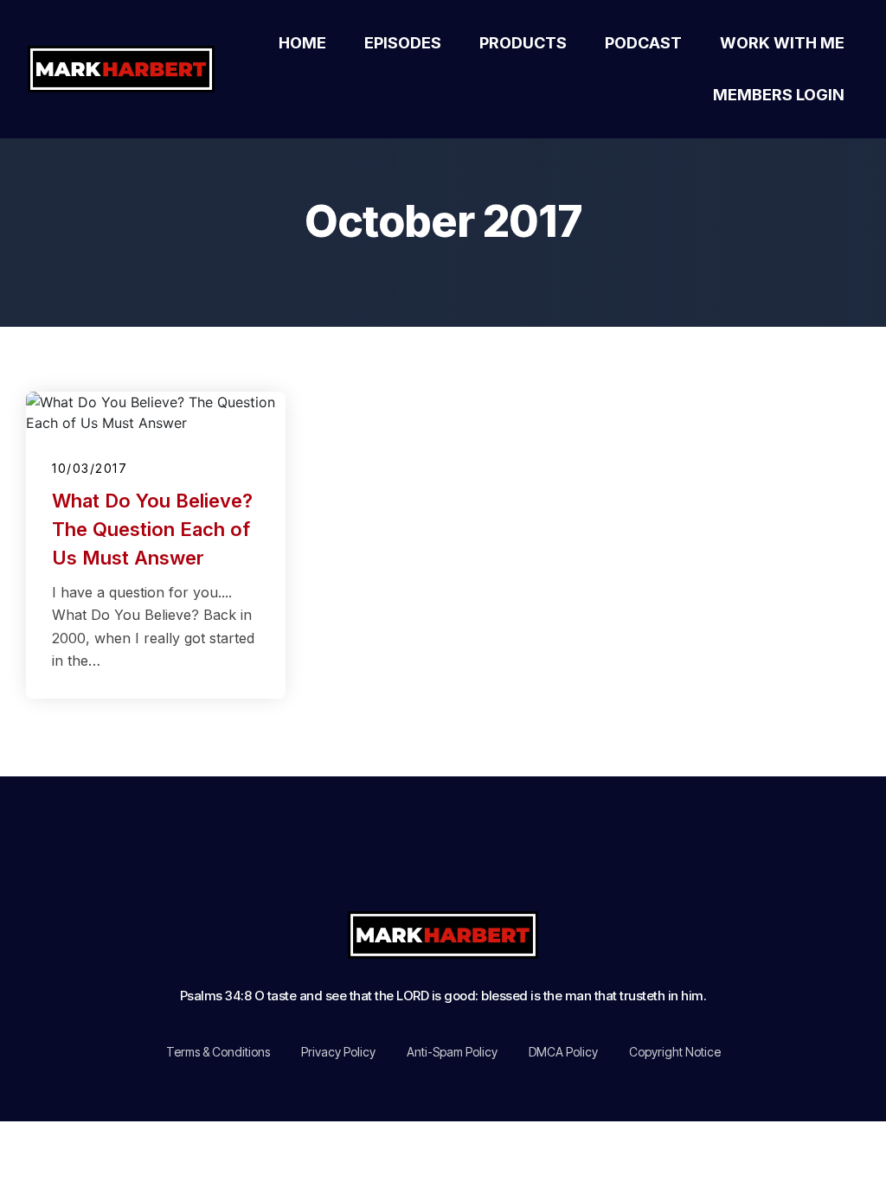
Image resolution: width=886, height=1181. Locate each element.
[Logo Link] (125, 69)
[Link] (331, 856)
